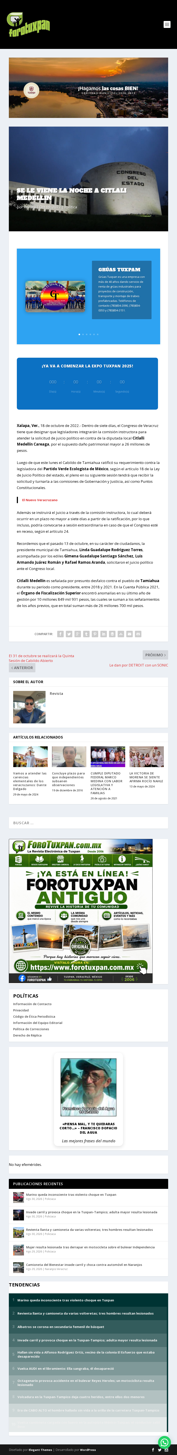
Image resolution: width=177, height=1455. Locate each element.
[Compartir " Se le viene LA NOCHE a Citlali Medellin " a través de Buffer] (112, 634)
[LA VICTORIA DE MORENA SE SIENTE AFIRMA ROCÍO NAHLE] (147, 756)
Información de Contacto (32, 1004)
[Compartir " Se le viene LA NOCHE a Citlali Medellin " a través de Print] (138, 634)
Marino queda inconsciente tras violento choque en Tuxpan (71, 1195)
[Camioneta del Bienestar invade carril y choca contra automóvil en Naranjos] (18, 1267)
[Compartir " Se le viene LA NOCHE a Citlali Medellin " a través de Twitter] (69, 634)
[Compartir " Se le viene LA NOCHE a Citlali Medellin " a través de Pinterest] (95, 634)
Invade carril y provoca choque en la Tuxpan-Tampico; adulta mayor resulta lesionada (91, 1212)
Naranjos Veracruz (56, 1269)
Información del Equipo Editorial (37, 1023)
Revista (30, 206)
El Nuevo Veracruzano (40, 500)
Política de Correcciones (31, 1029)
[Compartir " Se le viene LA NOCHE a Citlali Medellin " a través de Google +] (77, 634)
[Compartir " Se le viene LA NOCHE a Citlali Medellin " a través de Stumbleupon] (121, 634)
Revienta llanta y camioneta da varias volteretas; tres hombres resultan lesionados (89, 1230)
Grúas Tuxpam (119, 270)
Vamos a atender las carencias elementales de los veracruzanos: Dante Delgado (30, 781)
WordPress (88, 1450)
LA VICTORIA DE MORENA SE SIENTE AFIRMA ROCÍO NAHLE (146, 777)
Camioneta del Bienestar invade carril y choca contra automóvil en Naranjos (84, 1265)
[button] (164, 1442)
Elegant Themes (40, 1450)
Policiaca (50, 1199)
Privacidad (21, 1010)
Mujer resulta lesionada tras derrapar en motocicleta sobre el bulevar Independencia (90, 1247)
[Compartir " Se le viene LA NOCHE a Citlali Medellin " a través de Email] (129, 634)
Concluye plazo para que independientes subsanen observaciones (68, 779)
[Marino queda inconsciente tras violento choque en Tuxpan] (18, 1197)
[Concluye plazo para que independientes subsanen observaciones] (69, 756)
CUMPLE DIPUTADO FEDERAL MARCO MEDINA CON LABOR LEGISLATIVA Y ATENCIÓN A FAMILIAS (106, 783)
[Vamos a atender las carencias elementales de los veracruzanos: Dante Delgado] (30, 756)
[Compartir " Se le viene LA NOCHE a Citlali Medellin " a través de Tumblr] (86, 634)
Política (71, 206)
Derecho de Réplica (27, 1035)
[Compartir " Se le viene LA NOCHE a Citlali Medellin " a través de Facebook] (60, 634)
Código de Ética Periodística (34, 1016)
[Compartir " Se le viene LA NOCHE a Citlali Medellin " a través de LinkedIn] (103, 634)
